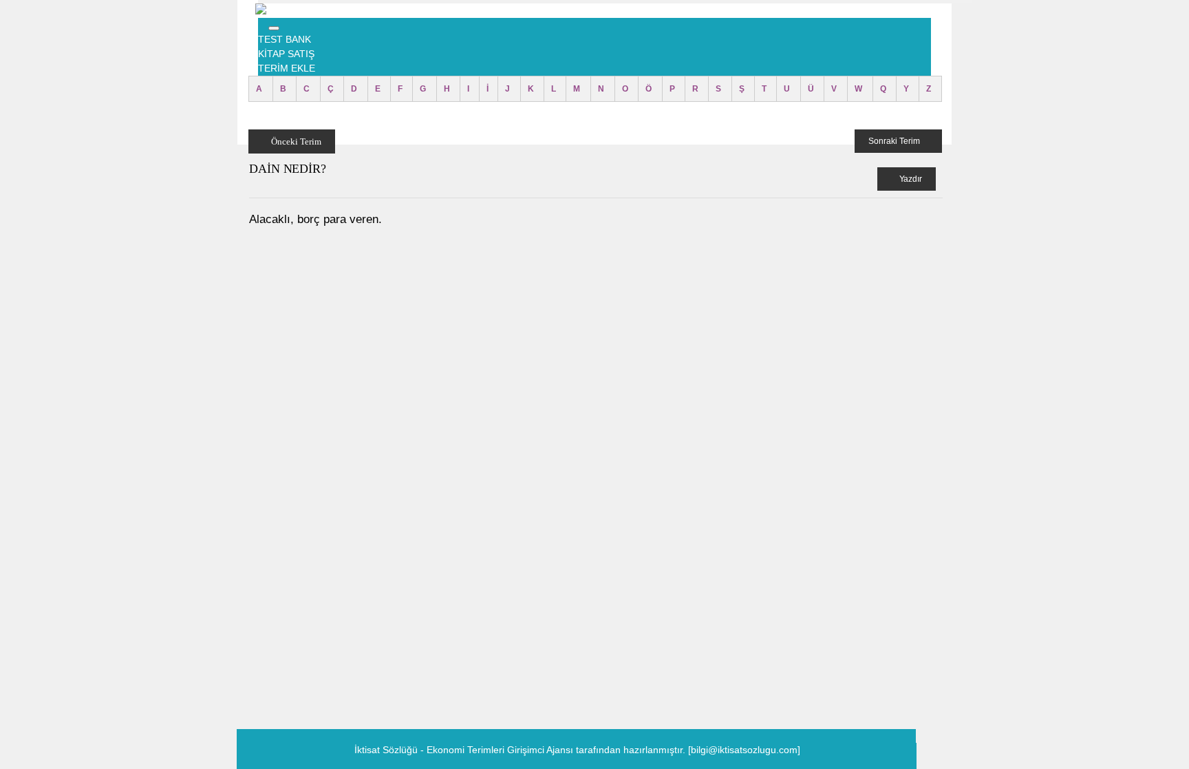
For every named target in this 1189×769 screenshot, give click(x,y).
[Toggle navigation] (273, 28)
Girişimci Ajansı (541, 749)
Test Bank (284, 39)
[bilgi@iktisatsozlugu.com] (744, 749)
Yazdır (909, 179)
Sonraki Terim (895, 141)
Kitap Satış (286, 53)
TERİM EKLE (286, 68)
